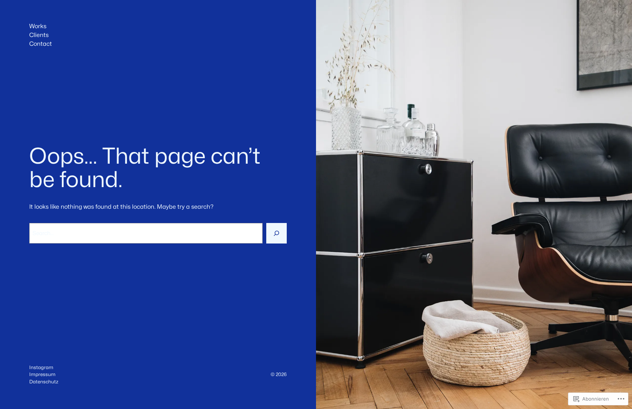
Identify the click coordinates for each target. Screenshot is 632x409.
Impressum (42, 374)
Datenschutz (43, 381)
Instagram (41, 367)
